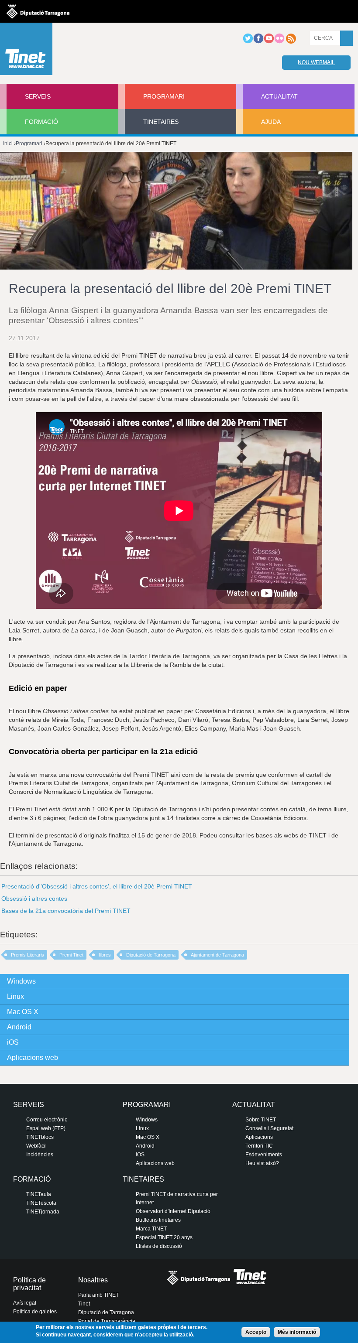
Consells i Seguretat (269, 1128)
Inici (8, 143)
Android (19, 1027)
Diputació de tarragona (38, 11)
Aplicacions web (32, 1057)
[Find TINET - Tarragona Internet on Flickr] (279, 42)
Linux (15, 996)
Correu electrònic (46, 1120)
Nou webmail (316, 62)
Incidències (39, 1155)
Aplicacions (259, 1137)
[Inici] (26, 51)
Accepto (255, 1332)
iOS (13, 1042)
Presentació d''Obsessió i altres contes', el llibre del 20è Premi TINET (96, 886)
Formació (41, 121)
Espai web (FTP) (45, 1128)
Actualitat (279, 96)
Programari (164, 96)
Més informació (297, 1332)
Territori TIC (259, 1146)
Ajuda (271, 121)
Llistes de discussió (159, 1246)
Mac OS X (22, 1011)
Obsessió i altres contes (34, 898)
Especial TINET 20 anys (164, 1237)
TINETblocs (40, 1137)
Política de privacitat (29, 1284)
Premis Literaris (27, 954)
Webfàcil (36, 1146)
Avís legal (24, 1303)
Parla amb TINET (98, 1295)
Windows (21, 981)
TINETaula (38, 1194)
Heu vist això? (262, 1163)
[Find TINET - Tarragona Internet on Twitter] (248, 42)
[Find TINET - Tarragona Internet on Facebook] (258, 42)
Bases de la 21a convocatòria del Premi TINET (66, 910)
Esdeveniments (263, 1155)
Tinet (84, 1304)
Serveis (38, 96)
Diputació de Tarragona (151, 954)
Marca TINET (151, 1229)
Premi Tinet (71, 954)
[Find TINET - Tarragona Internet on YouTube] (269, 42)
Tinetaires (161, 121)
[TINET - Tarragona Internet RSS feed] (291, 42)
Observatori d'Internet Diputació (173, 1211)
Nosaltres (93, 1280)
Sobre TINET (260, 1120)
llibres (105, 954)
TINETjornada (42, 1212)
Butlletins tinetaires (158, 1220)
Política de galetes (35, 1312)
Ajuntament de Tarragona (217, 954)
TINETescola (41, 1203)
